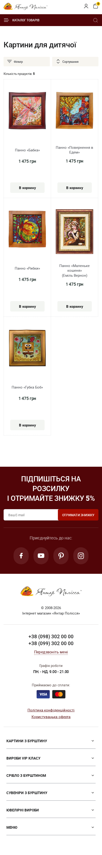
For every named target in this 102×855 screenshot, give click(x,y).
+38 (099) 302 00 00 (51, 643)
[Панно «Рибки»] (27, 230)
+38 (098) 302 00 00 (51, 636)
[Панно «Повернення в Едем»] (74, 111)
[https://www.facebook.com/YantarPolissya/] (21, 555)
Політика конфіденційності (51, 710)
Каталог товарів (25, 20)
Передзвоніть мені (51, 652)
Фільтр (18, 61)
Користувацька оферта (51, 716)
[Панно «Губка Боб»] (27, 348)
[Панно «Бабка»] (27, 111)
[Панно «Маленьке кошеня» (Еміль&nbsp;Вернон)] (74, 232)
